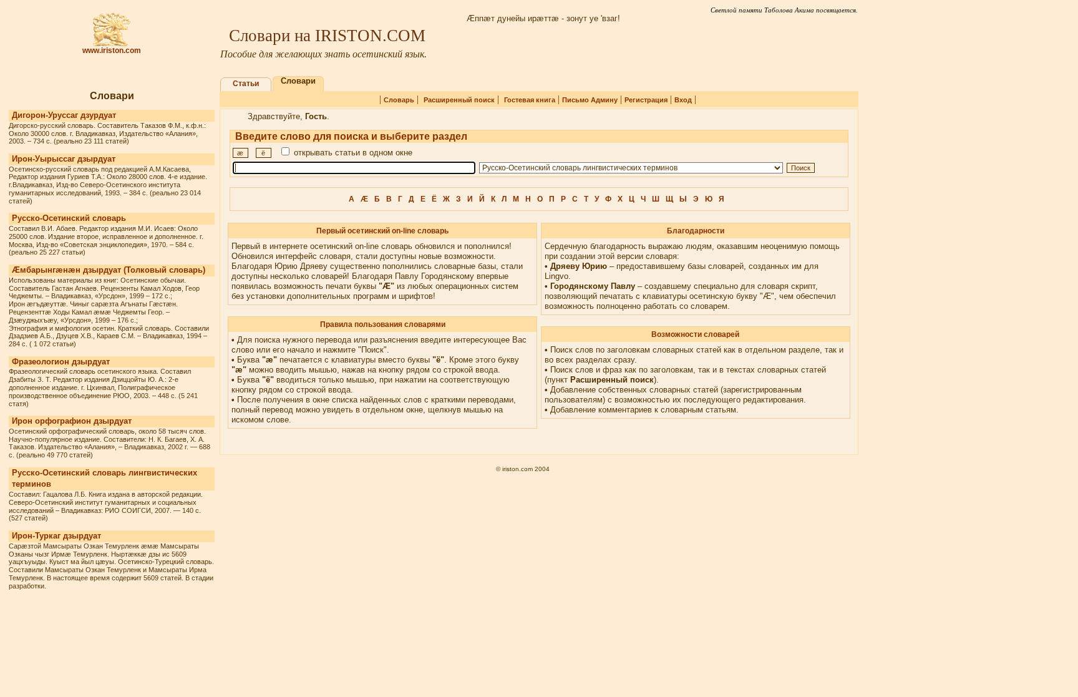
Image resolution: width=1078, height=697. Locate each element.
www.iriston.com (111, 50)
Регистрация (646, 100)
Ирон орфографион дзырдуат (72, 421)
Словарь (399, 100)
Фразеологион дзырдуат (61, 361)
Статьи (246, 83)
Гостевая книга (529, 100)
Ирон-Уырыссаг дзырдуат (63, 158)
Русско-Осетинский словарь (69, 218)
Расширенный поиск (459, 100)
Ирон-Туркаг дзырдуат (56, 535)
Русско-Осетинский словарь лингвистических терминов (104, 478)
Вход (683, 100)
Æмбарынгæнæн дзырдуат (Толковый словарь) (108, 270)
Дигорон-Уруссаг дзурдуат (64, 115)
